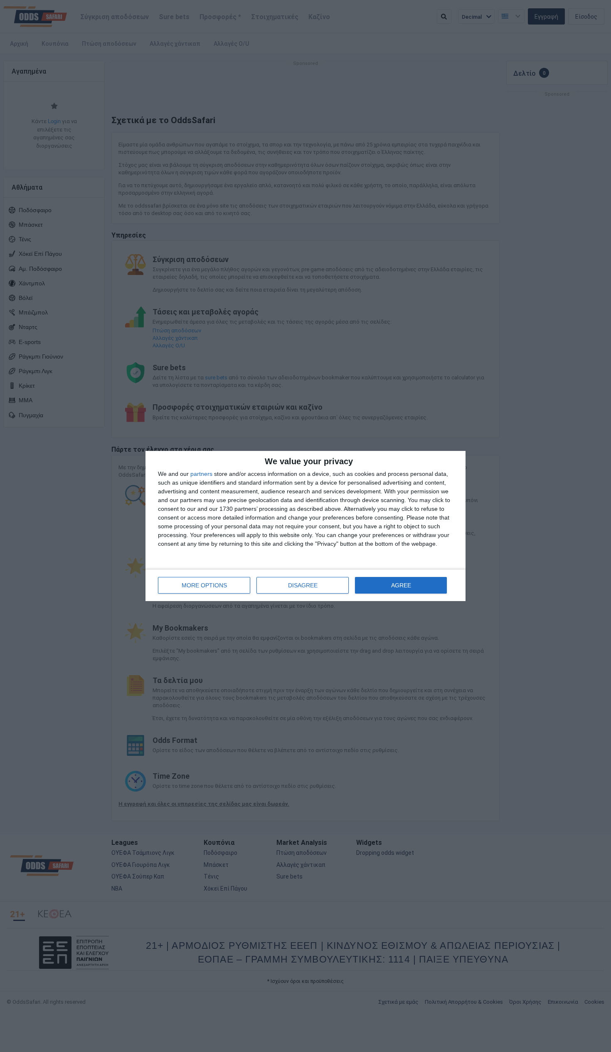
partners (201, 474)
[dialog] (305, 526)
